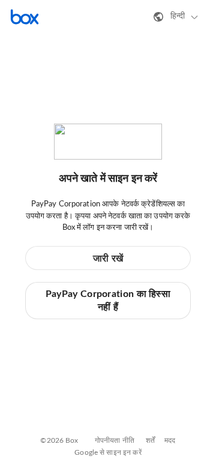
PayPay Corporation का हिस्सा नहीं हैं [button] (108, 300)
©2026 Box (59, 440)
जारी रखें (108, 258)
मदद (169, 440)
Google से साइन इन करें (107, 452)
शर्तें (150, 440)
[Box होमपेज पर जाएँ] (25, 17)
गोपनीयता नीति (114, 440)
